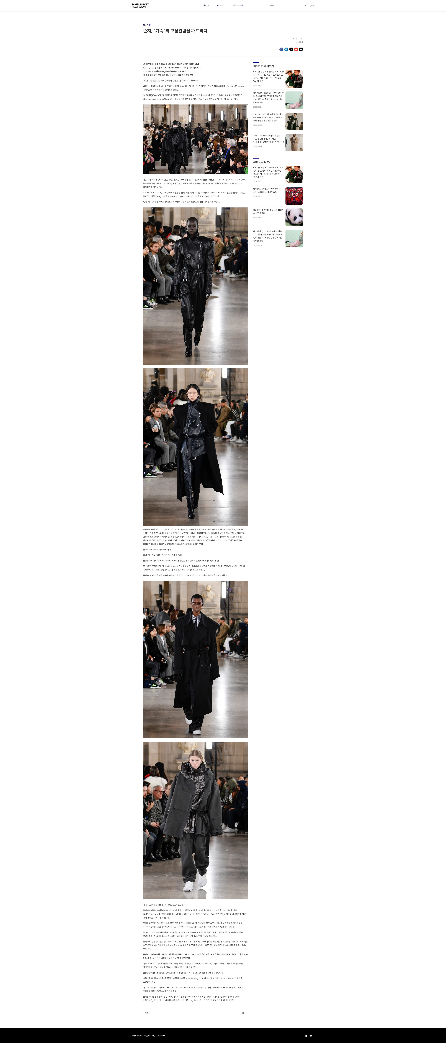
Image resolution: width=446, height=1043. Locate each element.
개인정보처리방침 (149, 1036)
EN (313, 6)
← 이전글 (146, 1013)
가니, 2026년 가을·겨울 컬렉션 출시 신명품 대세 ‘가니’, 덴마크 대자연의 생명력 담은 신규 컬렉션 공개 (268, 117)
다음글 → (244, 1013)
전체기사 (206, 5)
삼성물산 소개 (238, 5)
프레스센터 (221, 5)
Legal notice (137, 1036)
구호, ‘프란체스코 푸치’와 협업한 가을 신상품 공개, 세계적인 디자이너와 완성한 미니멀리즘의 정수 (268, 138)
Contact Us (161, 1036)
